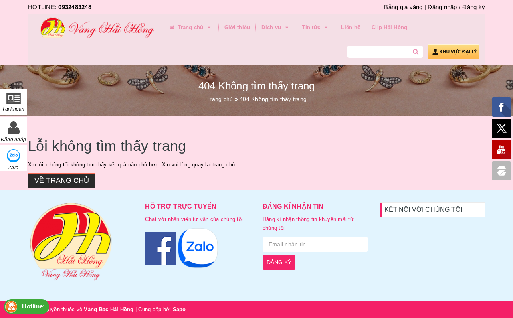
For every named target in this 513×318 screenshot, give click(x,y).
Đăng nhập (442, 7)
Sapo (179, 309)
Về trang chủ (61, 180)
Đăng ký (473, 7)
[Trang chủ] (94, 28)
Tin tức (312, 27)
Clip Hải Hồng (389, 27)
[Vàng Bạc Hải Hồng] (80, 245)
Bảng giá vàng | (405, 7)
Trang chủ (190, 27)
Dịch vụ (272, 27)
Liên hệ (350, 27)
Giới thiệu (237, 27)
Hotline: (33, 306)
